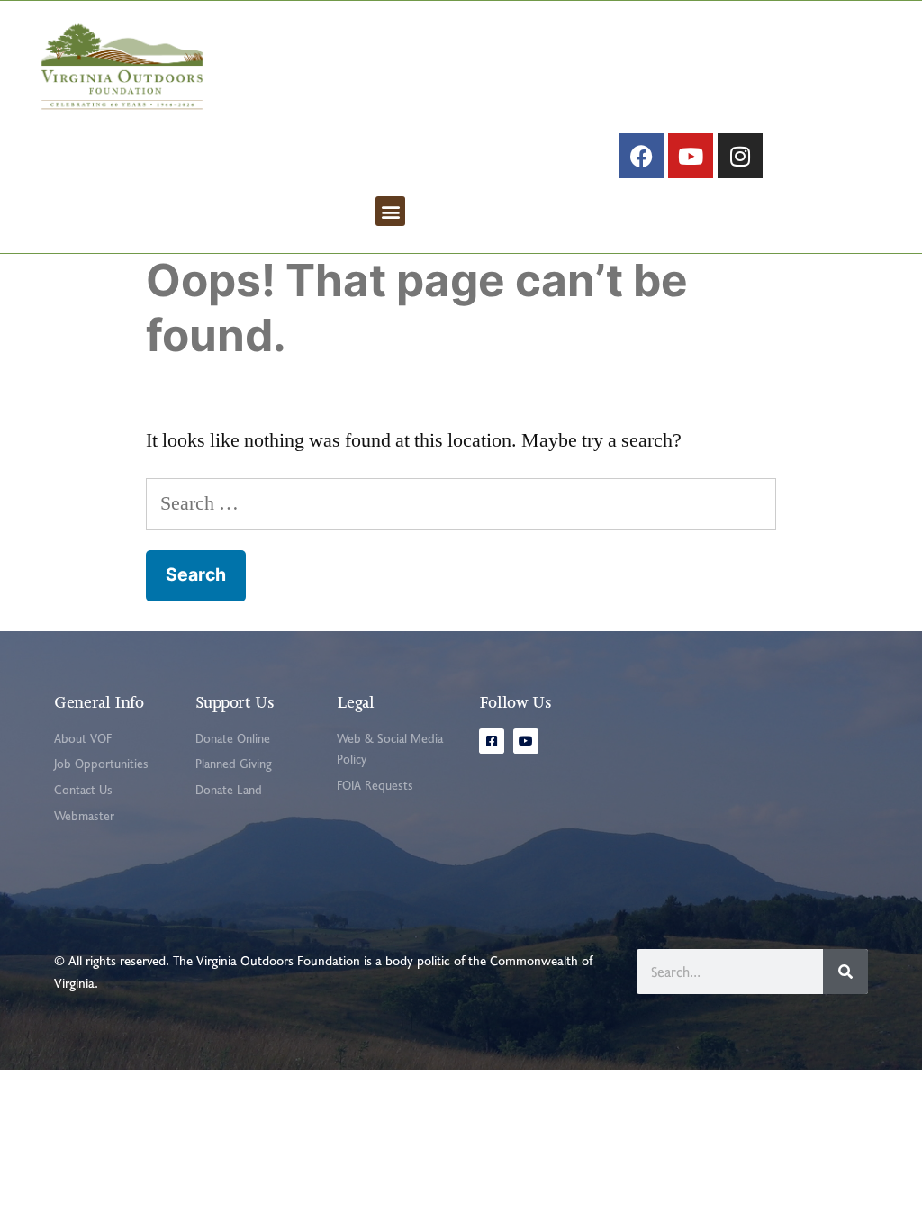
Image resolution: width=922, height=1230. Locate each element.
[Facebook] (641, 155)
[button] (390, 211)
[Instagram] (740, 155)
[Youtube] (690, 155)
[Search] (845, 971)
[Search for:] (460, 503)
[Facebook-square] (491, 741)
